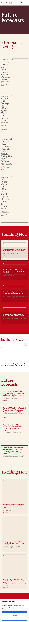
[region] (14, 610)
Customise (14, 615)
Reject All (14, 619)
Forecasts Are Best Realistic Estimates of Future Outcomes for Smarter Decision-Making (14, 393)
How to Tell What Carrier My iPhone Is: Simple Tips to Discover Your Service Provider (13, 364)
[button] (21, 2)
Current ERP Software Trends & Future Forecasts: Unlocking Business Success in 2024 (14, 410)
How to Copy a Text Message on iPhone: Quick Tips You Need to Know (5, 108)
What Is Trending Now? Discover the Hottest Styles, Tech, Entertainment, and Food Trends (13, 271)
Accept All (14, 612)
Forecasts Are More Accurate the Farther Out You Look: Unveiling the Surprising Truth (13, 450)
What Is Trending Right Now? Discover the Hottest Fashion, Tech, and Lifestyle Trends (14, 581)
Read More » (3, 87)
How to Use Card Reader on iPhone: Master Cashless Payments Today (6, 69)
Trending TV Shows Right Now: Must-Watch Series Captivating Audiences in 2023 (13, 315)
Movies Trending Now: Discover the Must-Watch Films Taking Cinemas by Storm (14, 249)
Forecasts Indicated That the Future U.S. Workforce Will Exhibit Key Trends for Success (13, 428)
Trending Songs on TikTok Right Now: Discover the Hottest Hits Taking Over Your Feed (13, 543)
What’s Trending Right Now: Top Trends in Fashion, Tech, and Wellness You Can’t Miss (14, 293)
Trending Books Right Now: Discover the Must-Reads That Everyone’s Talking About (14, 506)
